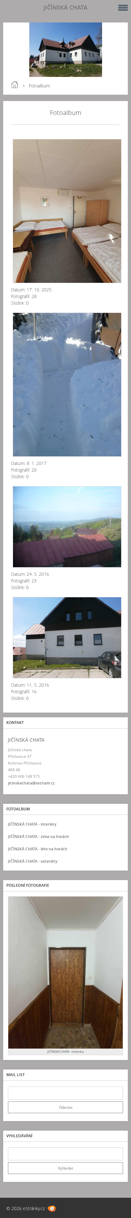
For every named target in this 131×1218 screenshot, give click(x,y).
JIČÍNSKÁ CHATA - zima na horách (38, 836)
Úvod (14, 84)
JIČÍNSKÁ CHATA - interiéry (32, 824)
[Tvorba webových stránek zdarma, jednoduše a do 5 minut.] (52, 1209)
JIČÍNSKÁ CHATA (65, 7)
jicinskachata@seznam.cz (31, 783)
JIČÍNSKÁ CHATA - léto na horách (37, 849)
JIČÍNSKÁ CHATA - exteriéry (32, 861)
